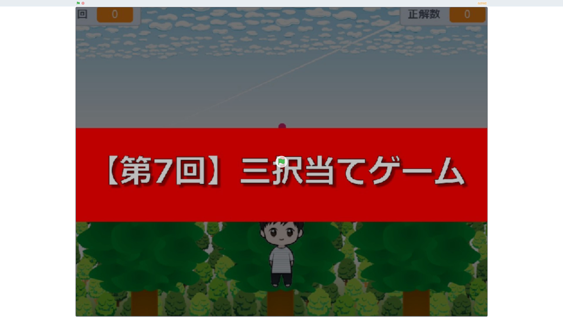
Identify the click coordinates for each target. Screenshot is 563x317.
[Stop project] (83, 3)
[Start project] (78, 3)
